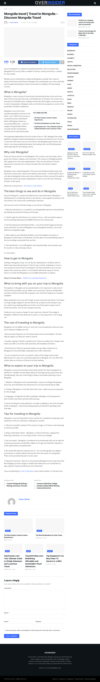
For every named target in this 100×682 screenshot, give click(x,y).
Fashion (70, 77)
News (7, 551)
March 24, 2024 (51, 564)
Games (69, 88)
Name (6, 613)
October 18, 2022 (26, 22)
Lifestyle (70, 95)
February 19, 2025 (41, 538)
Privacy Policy (79, 679)
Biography (71, 51)
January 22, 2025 (30, 569)
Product (70, 107)
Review (69, 110)
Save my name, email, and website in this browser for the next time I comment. (33, 630)
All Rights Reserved (21, 679)
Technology (72, 118)
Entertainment (73, 73)
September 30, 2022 (84, 27)
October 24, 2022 (84, 38)
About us (55, 679)
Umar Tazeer (14, 22)
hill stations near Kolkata (33, 186)
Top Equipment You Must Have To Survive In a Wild (55, 558)
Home (5, 9)
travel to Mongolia (26, 471)
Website (38, 621)
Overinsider (11, 679)
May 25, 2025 (8, 540)
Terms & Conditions (90, 679)
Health (70, 92)
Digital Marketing (74, 66)
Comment (8, 588)
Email (6, 621)
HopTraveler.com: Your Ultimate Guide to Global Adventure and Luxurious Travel (13, 561)
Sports (69, 114)
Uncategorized (73, 129)
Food (69, 84)
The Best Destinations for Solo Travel (47, 123)
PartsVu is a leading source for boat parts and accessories (86, 22)
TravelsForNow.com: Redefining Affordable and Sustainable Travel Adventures (34, 561)
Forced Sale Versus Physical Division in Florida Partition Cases (73, 194)
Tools (69, 122)
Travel (10, 9)
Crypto (70, 62)
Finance (70, 80)
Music (69, 99)
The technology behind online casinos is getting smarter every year (89, 194)
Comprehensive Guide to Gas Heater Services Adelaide (89, 174)
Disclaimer (70, 679)
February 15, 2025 (10, 569)
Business (70, 54)
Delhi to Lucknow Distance (34, 278)
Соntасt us (62, 679)
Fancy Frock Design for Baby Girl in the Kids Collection (87, 33)
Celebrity (70, 58)
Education (71, 69)
